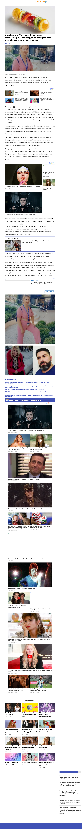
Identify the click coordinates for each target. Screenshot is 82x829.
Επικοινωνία (48, 824)
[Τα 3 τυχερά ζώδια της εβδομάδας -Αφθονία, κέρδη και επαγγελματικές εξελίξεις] (47, 707)
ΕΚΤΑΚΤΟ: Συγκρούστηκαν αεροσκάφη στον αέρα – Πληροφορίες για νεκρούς (24, 389)
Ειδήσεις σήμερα (10, 379)
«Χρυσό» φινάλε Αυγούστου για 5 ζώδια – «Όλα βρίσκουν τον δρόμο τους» (46, 764)
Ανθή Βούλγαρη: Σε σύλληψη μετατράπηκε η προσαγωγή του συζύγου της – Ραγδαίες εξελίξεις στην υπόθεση (29, 396)
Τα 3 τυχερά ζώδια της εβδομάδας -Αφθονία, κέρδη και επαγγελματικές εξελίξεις (47, 714)
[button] (30, 20)
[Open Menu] (5, 2)
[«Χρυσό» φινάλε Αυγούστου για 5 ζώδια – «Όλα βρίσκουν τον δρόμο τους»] (47, 757)
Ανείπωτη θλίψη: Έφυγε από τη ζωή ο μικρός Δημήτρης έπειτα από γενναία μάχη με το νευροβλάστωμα (27, 383)
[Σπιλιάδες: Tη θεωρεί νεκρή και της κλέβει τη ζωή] (13, 707)
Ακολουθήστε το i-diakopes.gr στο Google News (25, 400)
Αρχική (32, 824)
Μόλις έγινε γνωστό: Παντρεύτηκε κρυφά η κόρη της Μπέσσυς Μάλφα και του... (29, 731)
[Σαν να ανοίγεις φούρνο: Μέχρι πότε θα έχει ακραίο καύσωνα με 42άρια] (13, 245)
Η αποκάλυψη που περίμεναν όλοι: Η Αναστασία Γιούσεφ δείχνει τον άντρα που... (12, 731)
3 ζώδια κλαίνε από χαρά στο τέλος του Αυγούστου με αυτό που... (29, 714)
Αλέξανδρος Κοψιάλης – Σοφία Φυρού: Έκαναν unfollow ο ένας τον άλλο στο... (12, 747)
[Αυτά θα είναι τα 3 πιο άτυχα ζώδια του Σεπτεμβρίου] (47, 724)
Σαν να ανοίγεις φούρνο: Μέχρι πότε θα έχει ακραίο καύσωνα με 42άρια (36, 241)
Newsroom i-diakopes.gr (11, 74)
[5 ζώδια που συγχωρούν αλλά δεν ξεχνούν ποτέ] (47, 741)
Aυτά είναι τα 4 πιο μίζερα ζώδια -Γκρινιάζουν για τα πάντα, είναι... (29, 747)
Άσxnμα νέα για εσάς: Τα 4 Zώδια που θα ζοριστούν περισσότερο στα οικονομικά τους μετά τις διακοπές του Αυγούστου (29, 386)
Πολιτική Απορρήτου (40, 824)
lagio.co (51, 827)
